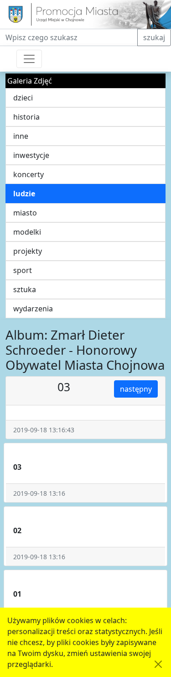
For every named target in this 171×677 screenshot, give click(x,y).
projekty (27, 251)
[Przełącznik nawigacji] (29, 59)
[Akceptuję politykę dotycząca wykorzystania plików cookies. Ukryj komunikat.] (158, 664)
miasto (25, 213)
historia (26, 117)
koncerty (28, 174)
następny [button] (136, 389)
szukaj (154, 37)
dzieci (23, 98)
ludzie (24, 194)
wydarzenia (33, 309)
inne (20, 136)
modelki (27, 232)
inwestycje (31, 155)
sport (22, 270)
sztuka (24, 289)
